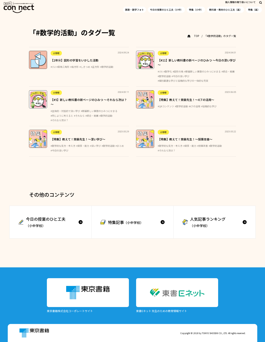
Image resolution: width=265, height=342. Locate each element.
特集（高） (254, 9)
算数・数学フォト (134, 9)
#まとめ (120, 145)
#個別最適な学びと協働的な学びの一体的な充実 (183, 80)
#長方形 (74, 67)
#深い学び (95, 145)
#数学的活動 (106, 67)
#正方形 (95, 67)
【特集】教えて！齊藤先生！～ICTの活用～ (186, 100)
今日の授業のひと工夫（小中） (166, 9)
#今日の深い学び (180, 76)
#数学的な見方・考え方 (63, 145)
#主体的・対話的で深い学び (65, 111)
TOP (196, 36)
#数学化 (168, 71)
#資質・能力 (82, 145)
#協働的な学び (209, 106)
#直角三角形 (62, 67)
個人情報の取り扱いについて (240, 2)
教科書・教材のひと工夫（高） (225, 9)
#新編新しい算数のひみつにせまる (202, 71)
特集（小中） (196, 9)
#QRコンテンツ (166, 106)
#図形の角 (178, 71)
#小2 (53, 67)
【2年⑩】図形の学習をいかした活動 (74, 60)
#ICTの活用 (194, 106)
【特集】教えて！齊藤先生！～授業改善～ (185, 139)
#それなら (79, 115)
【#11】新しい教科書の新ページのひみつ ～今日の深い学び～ (197, 62)
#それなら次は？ (59, 120)
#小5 (160, 71)
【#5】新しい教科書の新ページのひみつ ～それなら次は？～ (89, 102)
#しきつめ (85, 67)
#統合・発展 (228, 71)
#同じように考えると (62, 115)
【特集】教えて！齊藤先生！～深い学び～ (78, 139)
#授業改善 (202, 145)
